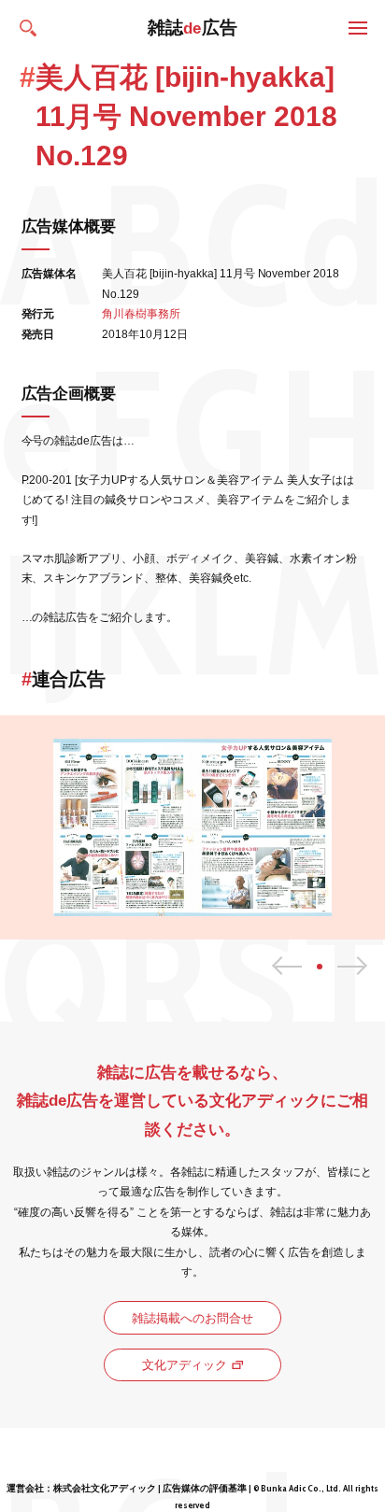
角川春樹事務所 (141, 313)
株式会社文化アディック (104, 1488)
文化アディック (184, 1365)
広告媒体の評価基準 (205, 1488)
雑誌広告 (193, 27)
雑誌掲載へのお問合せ (192, 1318)
